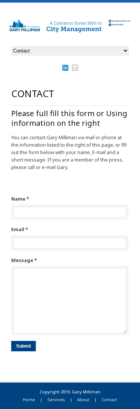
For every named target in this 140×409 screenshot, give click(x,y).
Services (56, 399)
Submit (23, 346)
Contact (109, 399)
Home (29, 399)
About (83, 399)
